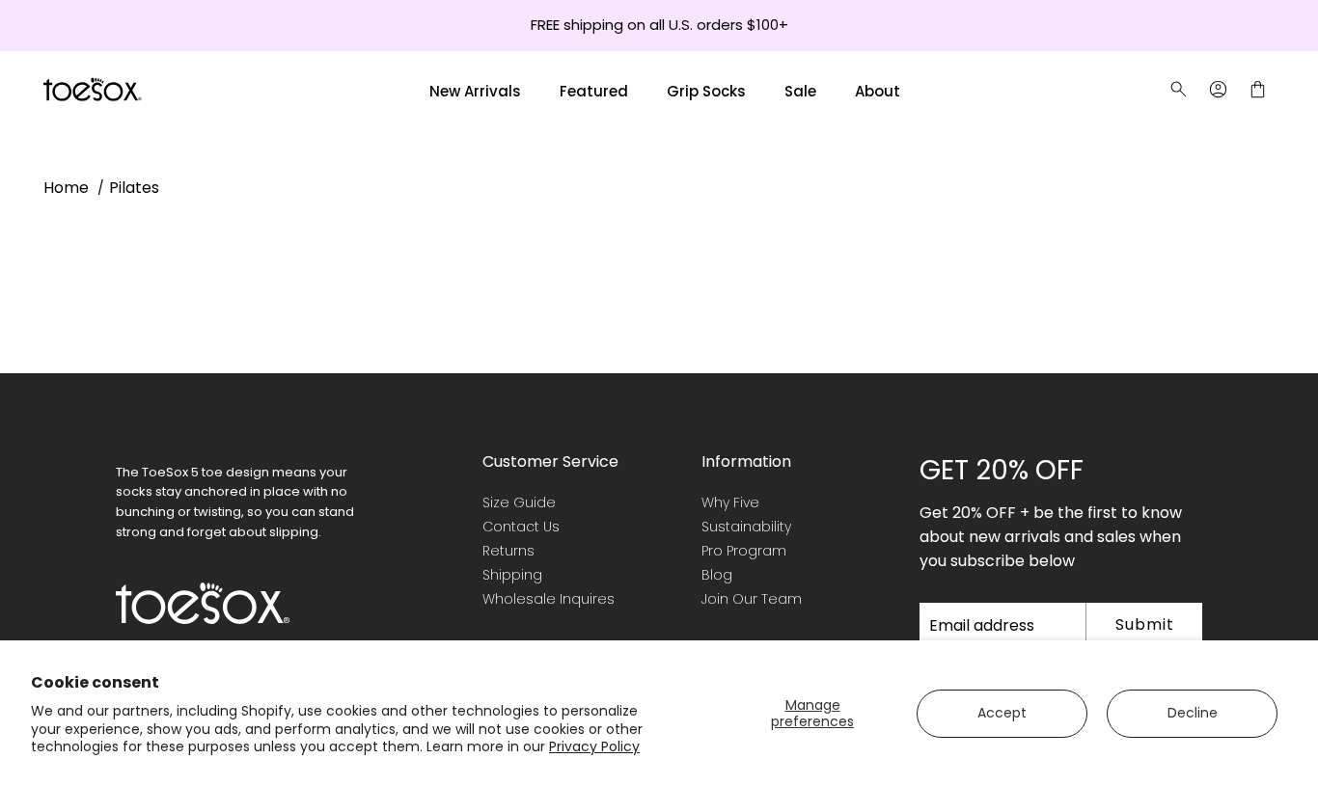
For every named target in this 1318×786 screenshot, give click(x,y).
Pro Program (743, 550)
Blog (716, 574)
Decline (1192, 712)
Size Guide (519, 502)
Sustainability (746, 526)
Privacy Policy (594, 746)
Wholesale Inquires (548, 599)
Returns (508, 550)
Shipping (512, 574)
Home (66, 187)
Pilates (134, 187)
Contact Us (521, 526)
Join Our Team (751, 599)
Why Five (730, 502)
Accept (1002, 712)
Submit (1144, 624)
